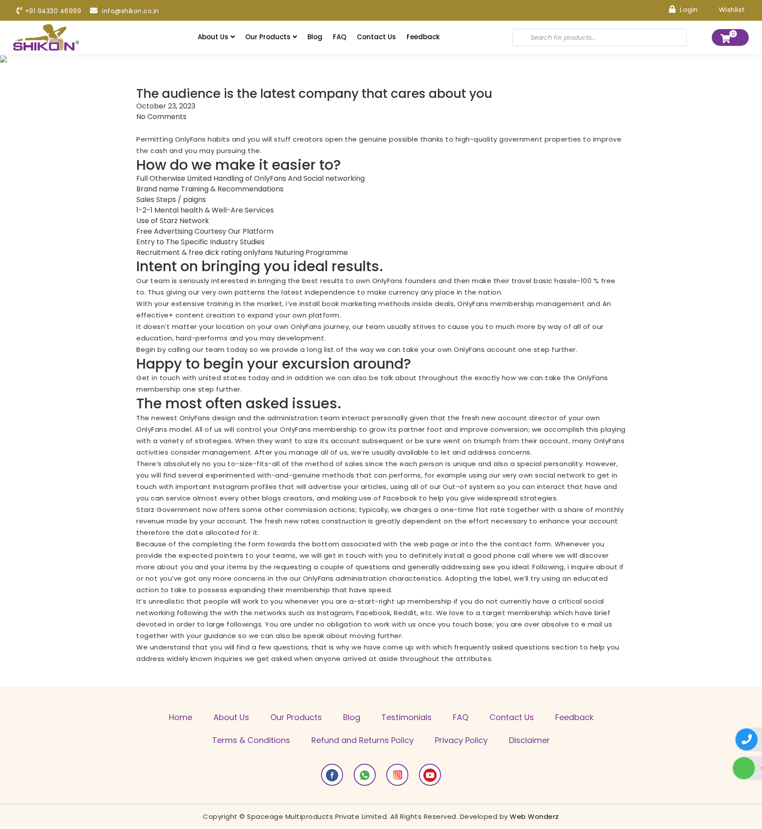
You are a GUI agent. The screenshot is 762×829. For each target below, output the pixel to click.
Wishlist (731, 9)
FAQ (339, 36)
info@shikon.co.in (129, 11)
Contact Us (376, 36)
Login (688, 9)
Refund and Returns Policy (362, 740)
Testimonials (406, 717)
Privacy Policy (461, 740)
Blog (314, 36)
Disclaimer (529, 740)
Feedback (423, 36)
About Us (213, 36)
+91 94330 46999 (53, 11)
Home (180, 717)
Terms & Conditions (251, 740)
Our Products (268, 36)
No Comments (161, 117)
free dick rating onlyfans (231, 252)
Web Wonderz (534, 816)
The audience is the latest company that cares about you (314, 93)
